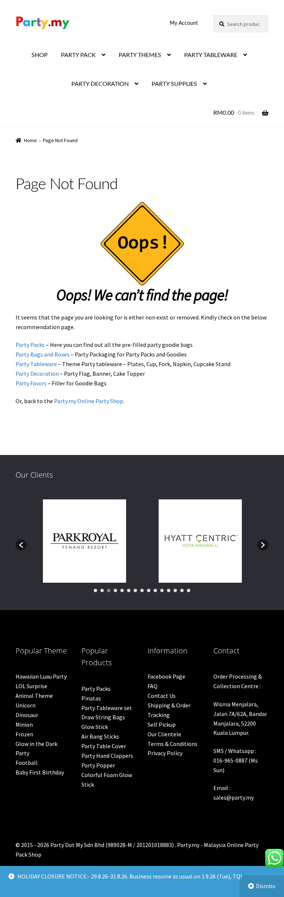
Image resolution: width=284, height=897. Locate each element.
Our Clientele (164, 734)
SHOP (39, 55)
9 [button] (148, 590)
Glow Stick (94, 726)
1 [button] (95, 590)
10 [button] (155, 590)
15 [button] (188, 590)
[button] (21, 544)
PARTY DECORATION (100, 84)
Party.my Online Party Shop (88, 401)
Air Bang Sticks (100, 736)
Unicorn (26, 705)
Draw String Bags (103, 717)
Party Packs (30, 344)
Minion (24, 724)
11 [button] (162, 590)
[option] (84, 541)
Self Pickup (162, 724)
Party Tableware (36, 364)
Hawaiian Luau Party (41, 676)
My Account (184, 23)
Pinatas (91, 698)
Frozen (24, 734)
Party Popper (98, 765)
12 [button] (168, 590)
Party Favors (31, 383)
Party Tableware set (106, 708)
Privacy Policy (165, 753)
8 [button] (142, 590)
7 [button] (135, 590)
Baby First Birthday (40, 772)
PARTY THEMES (140, 55)
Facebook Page (166, 676)
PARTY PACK (78, 55)
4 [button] (115, 590)
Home (30, 140)
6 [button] (128, 590)
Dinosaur (27, 715)
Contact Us (162, 695)
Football (27, 762)
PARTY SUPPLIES (174, 84)
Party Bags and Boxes (43, 354)
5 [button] (122, 590)
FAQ (153, 686)
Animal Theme (34, 695)
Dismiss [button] (265, 886)
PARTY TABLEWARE (210, 55)
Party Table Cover (103, 746)
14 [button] (182, 590)
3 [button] (108, 590)
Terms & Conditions (172, 743)
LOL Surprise (31, 686)
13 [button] (175, 590)
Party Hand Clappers (107, 755)
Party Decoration (37, 373)
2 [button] (102, 590)
